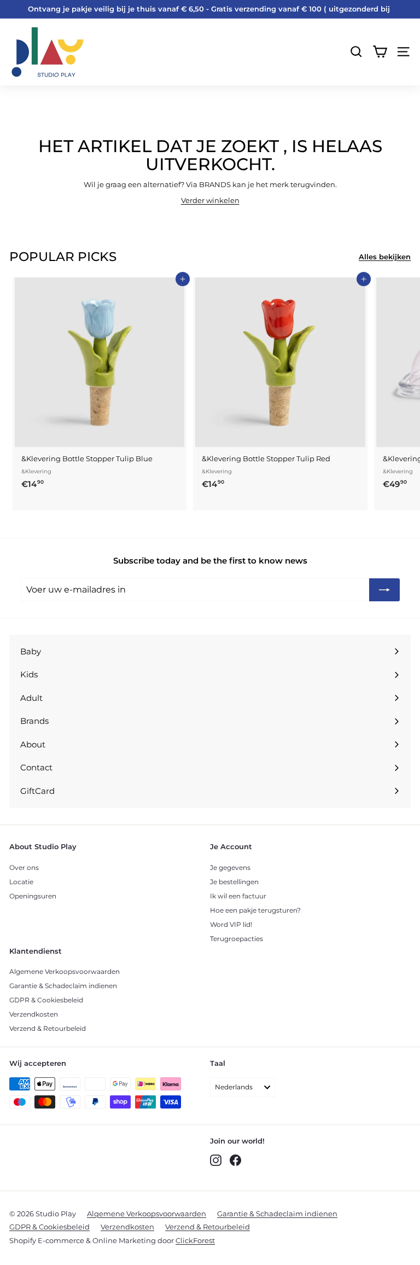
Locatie (21, 882)
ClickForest (195, 1240)
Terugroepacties (236, 939)
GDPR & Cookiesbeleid (46, 1000)
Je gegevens (230, 867)
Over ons (24, 867)
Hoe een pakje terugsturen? (255, 910)
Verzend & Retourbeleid (47, 1028)
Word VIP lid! (231, 924)
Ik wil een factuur (238, 896)
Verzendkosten (33, 1014)
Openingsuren (32, 896)
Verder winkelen (210, 200)
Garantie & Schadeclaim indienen (63, 986)
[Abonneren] (384, 589)
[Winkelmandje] (380, 52)
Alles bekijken (385, 256)
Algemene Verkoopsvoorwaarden (64, 971)
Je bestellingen (234, 882)
